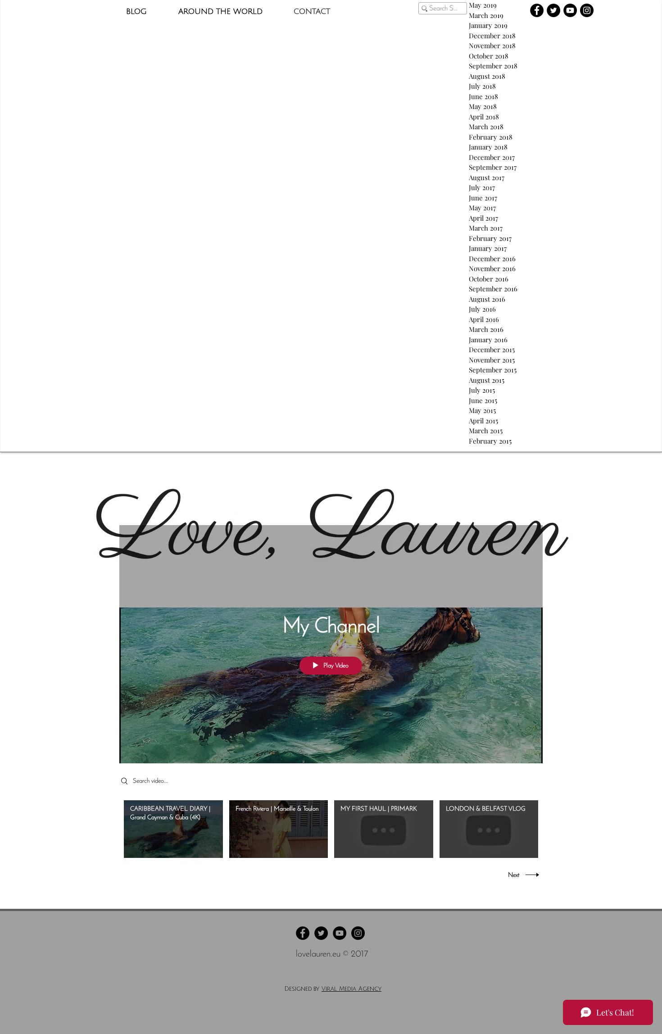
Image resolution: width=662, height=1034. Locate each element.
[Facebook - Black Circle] (537, 10)
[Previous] (49, 531)
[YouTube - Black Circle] (570, 10)
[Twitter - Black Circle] (553, 10)
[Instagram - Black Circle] (587, 10)
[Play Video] (173, 829)
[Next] (613, 531)
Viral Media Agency (351, 989)
